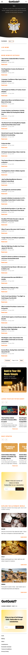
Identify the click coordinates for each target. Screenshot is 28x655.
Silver (2, 641)
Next (21, 360)
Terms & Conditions (6, 649)
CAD (16, 606)
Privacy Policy (5, 651)
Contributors (4, 644)
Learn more (24, 537)
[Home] (14, 2)
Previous (7, 360)
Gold (2, 635)
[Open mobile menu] (2, 1)
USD (13, 606)
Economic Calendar (6, 646)
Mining (3, 638)
